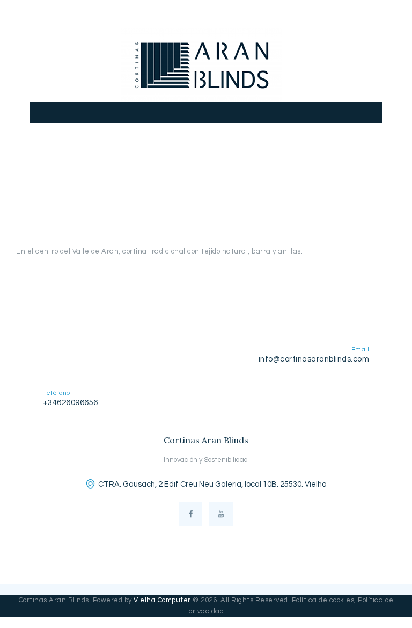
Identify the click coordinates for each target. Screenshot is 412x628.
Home (127, 178)
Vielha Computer (162, 600)
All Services (173, 178)
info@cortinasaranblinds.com (314, 359)
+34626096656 (70, 403)
